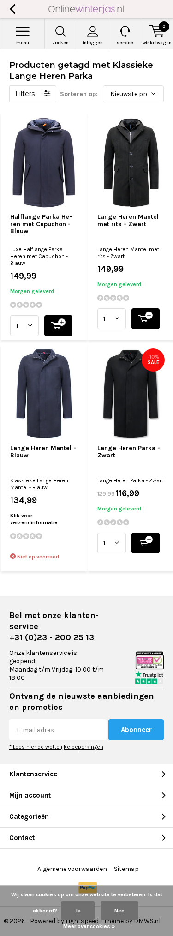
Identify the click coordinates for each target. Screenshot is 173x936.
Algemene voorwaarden (72, 869)
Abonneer (136, 730)
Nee (119, 910)
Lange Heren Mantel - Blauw (43, 451)
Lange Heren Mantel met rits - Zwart (128, 220)
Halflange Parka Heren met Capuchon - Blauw (41, 224)
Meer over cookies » (89, 926)
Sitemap (126, 869)
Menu (22, 43)
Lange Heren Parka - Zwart (128, 451)
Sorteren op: (79, 94)
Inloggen (93, 43)
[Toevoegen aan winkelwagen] (58, 325)
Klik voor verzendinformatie (34, 519)
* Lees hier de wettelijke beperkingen (56, 747)
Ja (78, 910)
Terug (12, 9)
